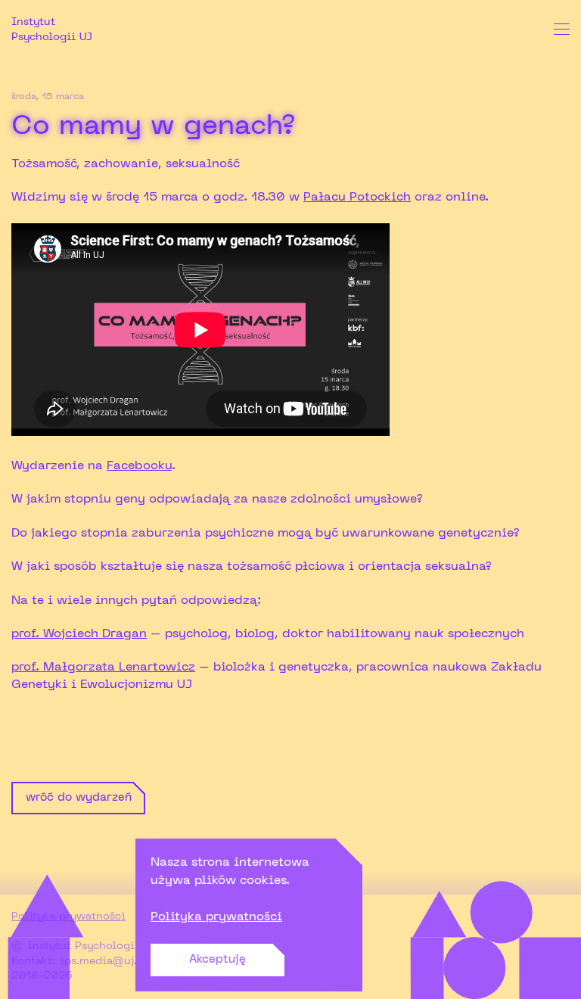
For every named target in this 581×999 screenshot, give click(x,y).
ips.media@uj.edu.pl (114, 961)
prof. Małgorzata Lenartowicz (103, 667)
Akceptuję (217, 959)
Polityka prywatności (216, 917)
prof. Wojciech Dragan (79, 634)
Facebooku (139, 466)
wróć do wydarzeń (79, 797)
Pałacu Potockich (357, 197)
